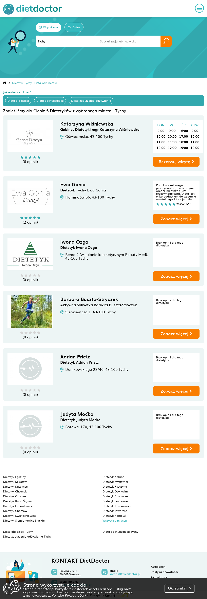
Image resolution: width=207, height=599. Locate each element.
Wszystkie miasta (114, 520)
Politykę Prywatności (68, 595)
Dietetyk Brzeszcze (115, 496)
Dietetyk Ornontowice (18, 506)
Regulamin (158, 566)
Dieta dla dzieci (18, 100)
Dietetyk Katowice (15, 486)
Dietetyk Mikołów (15, 482)
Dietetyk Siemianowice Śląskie (24, 520)
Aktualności (159, 577)
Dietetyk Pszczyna (114, 486)
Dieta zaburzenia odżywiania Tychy (27, 536)
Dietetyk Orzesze (14, 496)
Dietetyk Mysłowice (115, 482)
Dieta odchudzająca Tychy (120, 531)
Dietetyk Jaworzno (115, 511)
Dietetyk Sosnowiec (115, 501)
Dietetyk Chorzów (15, 511)
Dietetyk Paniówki (114, 515)
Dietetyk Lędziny (14, 477)
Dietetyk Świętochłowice (19, 515)
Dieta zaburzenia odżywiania (91, 100)
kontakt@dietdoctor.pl (125, 574)
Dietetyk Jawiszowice (116, 506)
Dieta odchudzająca (50, 100)
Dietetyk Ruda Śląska (17, 501)
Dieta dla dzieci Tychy (18, 531)
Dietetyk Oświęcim (115, 491)
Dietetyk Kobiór (113, 477)
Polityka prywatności (165, 572)
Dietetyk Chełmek (15, 491)
